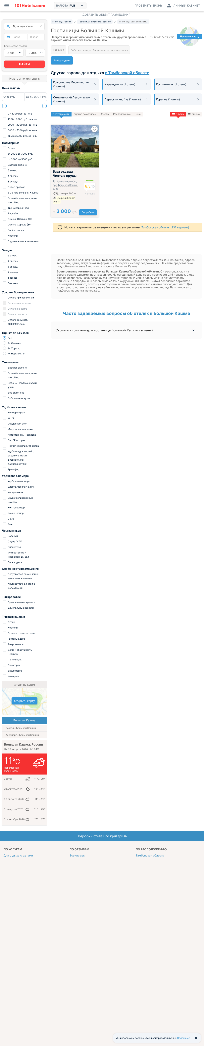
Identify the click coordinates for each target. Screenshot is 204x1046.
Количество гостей (15, 45)
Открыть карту (24, 700)
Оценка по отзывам (85, 114)
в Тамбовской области (127, 72)
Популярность (61, 114)
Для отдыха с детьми (18, 855)
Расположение (122, 114)
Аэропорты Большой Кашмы (22, 734)
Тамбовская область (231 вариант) (165, 227)
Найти (24, 64)
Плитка (180, 114)
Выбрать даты (62, 60)
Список (195, 114)
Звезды (104, 114)
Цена (138, 114)
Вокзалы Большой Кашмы (21, 728)
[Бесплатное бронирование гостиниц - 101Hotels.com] (30, 5)
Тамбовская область (150, 855)
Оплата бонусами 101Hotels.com (17, 321)
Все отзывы (77, 855)
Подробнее (87, 212)
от (65, 212)
